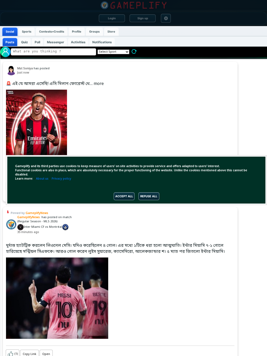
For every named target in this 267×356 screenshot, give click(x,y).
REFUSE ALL (148, 196)
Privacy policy (61, 179)
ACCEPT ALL (124, 196)
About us (42, 179)
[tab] (9, 32)
